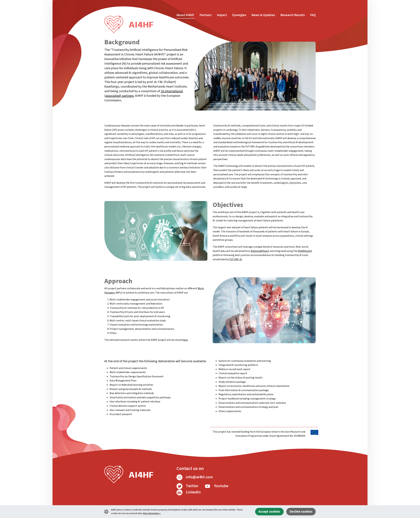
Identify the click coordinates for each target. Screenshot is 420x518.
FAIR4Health (305, 251)
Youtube (220, 486)
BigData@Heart (260, 251)
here (185, 340)
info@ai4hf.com (199, 477)
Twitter (192, 486)
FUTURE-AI (235, 259)
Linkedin (193, 492)
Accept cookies (269, 511)
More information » (152, 513)
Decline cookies (301, 511)
